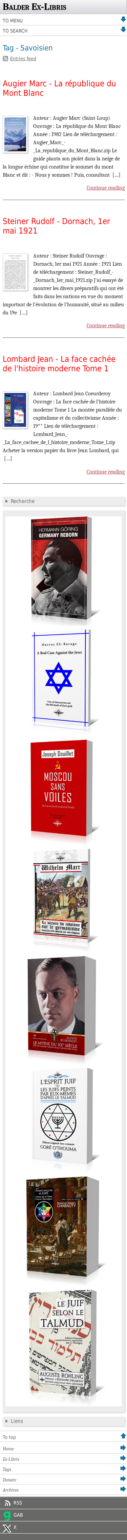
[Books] (63, 1405)
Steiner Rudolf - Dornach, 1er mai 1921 (56, 226)
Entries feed (23, 58)
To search (15, 31)
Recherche (23, 501)
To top (9, 1437)
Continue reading (105, 188)
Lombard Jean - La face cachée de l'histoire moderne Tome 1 (59, 363)
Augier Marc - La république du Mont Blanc (59, 88)
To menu (13, 20)
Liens (17, 1421)
